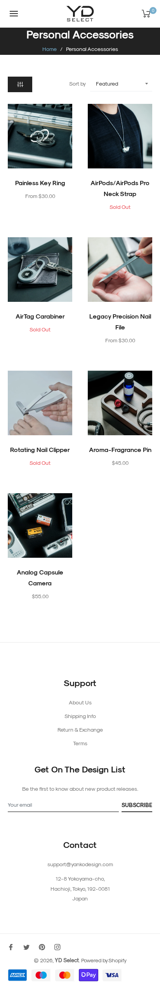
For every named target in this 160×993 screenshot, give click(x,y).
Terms (80, 743)
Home (49, 49)
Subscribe (137, 805)
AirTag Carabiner (40, 316)
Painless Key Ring (40, 182)
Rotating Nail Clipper (40, 449)
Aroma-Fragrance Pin (120, 449)
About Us (80, 702)
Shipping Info (80, 716)
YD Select (67, 960)
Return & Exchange (80, 729)
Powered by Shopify (104, 960)
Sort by (77, 83)
